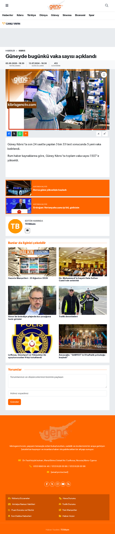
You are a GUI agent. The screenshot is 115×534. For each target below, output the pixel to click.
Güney (55, 15)
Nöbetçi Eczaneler (21, 498)
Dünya (43, 15)
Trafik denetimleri (68, 317)
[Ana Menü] (7, 5)
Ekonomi (80, 15)
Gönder (14, 402)
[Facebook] (46, 484)
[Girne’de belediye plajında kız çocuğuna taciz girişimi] (32, 300)
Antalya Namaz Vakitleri (23, 504)
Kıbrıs (20, 15)
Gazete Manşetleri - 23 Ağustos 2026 (28, 278)
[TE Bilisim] (15, 226)
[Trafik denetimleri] (83, 300)
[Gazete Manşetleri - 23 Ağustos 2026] (32, 262)
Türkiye (31, 15)
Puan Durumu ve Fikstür (23, 510)
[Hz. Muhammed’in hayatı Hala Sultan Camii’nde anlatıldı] (83, 262)
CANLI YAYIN (12, 23)
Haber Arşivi (68, 516)
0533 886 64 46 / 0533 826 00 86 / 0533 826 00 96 (59, 466)
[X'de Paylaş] (14, 133)
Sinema (67, 15)
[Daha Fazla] (25, 133)
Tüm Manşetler (69, 510)
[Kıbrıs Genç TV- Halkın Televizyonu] (56, 5)
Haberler (7, 15)
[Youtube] (62, 484)
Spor (91, 15)
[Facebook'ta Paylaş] (9, 133)
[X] (52, 484)
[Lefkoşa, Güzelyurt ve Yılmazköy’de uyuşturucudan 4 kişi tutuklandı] (32, 338)
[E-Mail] (27, 230)
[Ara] (106, 6)
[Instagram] (57, 484)
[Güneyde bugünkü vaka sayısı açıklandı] (58, 99)
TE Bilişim (64, 530)
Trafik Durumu (69, 504)
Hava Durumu (69, 498)
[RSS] (68, 484)
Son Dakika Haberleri (21, 516)
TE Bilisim (30, 224)
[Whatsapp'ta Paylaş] (20, 133)
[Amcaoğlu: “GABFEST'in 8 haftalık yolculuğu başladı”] (83, 338)
